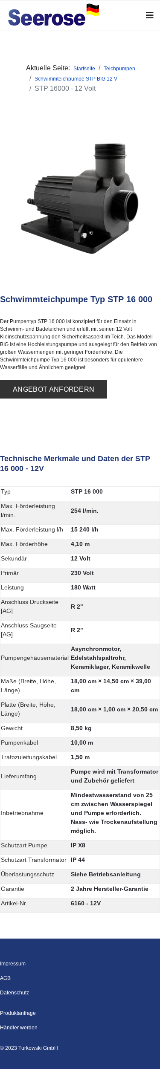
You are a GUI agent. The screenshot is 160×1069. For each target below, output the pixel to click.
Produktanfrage (18, 1013)
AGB (5, 978)
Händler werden (19, 1028)
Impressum (13, 964)
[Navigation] (150, 15)
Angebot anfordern (53, 389)
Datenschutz (14, 993)
